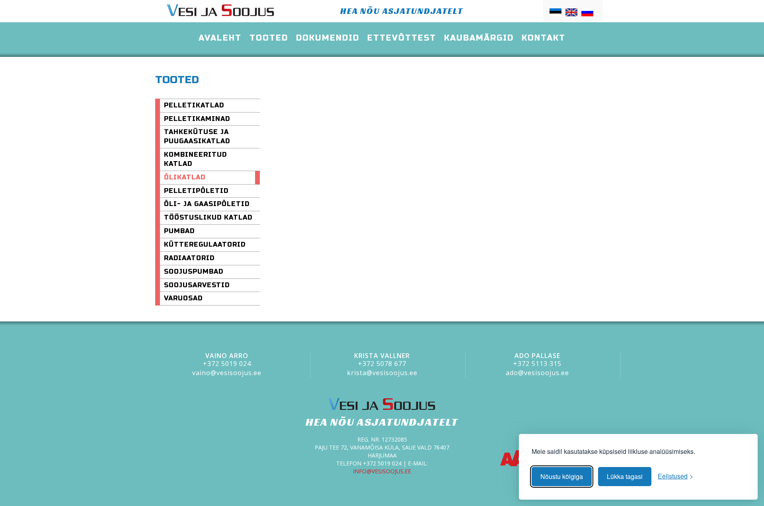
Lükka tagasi (625, 476)
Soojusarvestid (197, 285)
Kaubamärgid (479, 38)
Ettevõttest (401, 38)
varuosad (183, 298)
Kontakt (543, 38)
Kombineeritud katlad (195, 159)
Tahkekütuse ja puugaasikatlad (197, 136)
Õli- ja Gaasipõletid (206, 204)
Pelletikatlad (194, 105)
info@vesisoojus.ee (382, 471)
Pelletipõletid (196, 191)
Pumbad (179, 231)
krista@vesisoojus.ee (382, 372)
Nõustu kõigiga (561, 476)
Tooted (268, 38)
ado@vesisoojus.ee (537, 372)
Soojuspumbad (193, 271)
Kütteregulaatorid (205, 244)
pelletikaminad (197, 119)
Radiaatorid (189, 258)
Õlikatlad (184, 177)
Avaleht (220, 38)
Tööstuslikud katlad (208, 217)
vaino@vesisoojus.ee (226, 372)
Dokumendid (327, 38)
